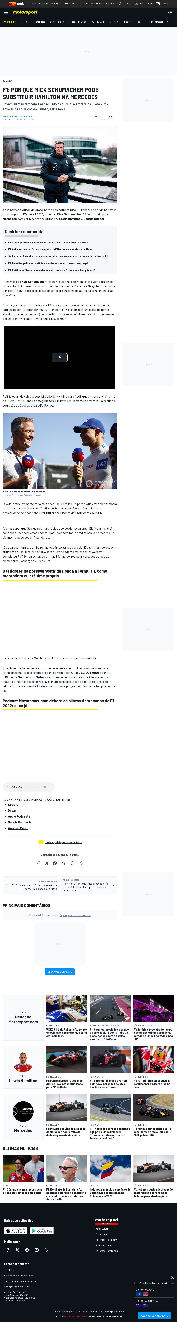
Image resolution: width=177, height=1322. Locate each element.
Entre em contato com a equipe (20, 1280)
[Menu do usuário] (170, 12)
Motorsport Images (32, 495)
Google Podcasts (20, 822)
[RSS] (46, 1250)
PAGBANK (70, 3)
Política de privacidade (112, 1311)
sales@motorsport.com (16, 1286)
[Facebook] (38, 863)
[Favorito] (103, 117)
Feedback (9, 1269)
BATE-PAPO (146, 3)
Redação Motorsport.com (18, 116)
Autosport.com (103, 1245)
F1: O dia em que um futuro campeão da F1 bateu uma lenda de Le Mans (50, 249)
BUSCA (128, 3)
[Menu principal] (6, 12)
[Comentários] (111, 117)
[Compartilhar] (96, 117)
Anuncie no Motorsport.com (18, 1275)
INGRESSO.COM (39, 3)
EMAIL (164, 3)
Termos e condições (63, 1311)
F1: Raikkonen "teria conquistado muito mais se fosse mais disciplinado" (51, 270)
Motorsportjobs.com (106, 1239)
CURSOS (83, 3)
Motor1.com (101, 1234)
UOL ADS (109, 3)
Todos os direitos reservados (105, 1316)
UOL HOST (56, 3)
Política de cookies (87, 1311)
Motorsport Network (75, 1316)
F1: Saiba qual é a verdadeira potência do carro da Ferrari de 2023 (48, 242)
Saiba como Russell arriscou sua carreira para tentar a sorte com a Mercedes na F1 (58, 256)
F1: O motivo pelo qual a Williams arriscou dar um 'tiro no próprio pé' (48, 263)
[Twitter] (46, 863)
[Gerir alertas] (81, 863)
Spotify (13, 804)
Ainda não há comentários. (59, 915)
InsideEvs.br (101, 1228)
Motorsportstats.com (106, 1250)
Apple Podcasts (19, 816)
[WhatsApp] (55, 863)
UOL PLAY (96, 3)
